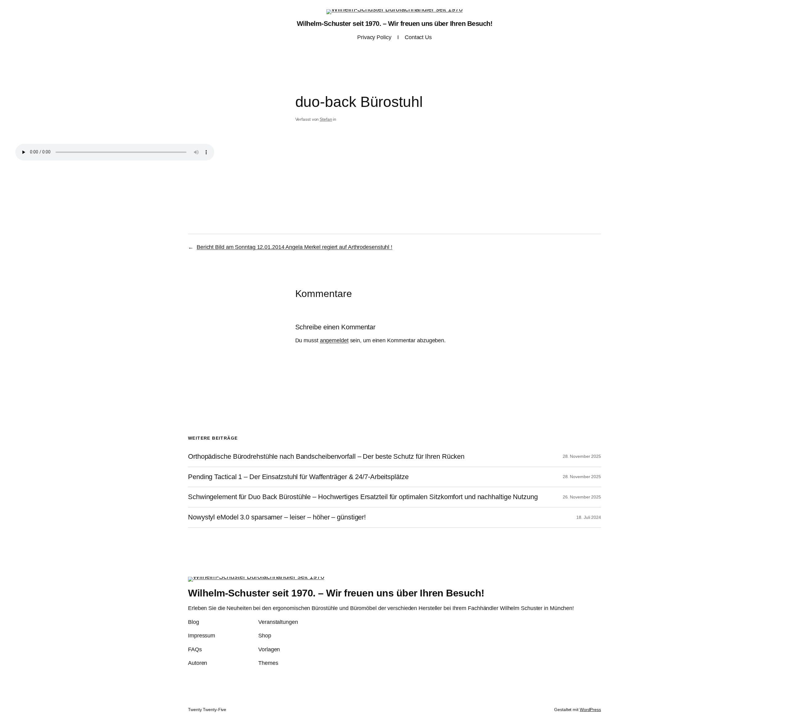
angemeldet (334, 340)
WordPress (590, 709)
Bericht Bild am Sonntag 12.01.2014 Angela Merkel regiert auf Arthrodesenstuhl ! (294, 247)
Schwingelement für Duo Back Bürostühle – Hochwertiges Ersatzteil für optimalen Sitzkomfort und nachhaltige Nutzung (363, 497)
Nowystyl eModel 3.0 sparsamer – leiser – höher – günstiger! (277, 517)
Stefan (326, 119)
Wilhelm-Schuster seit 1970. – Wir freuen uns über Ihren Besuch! (395, 23)
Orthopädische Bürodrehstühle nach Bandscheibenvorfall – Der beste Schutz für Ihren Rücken (326, 456)
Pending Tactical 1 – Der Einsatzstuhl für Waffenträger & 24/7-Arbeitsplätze (298, 477)
